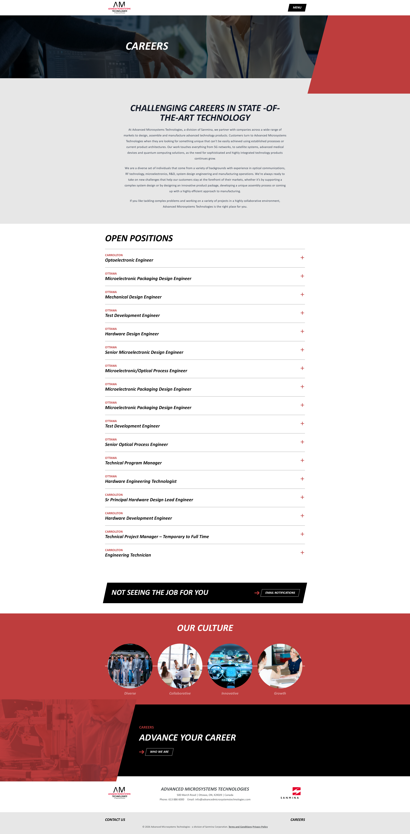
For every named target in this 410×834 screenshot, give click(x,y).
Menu (297, 7)
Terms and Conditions (240, 827)
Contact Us (115, 820)
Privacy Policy (260, 827)
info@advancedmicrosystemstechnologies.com (222, 799)
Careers (298, 820)
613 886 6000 (176, 799)
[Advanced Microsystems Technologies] (119, 7)
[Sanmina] (290, 793)
